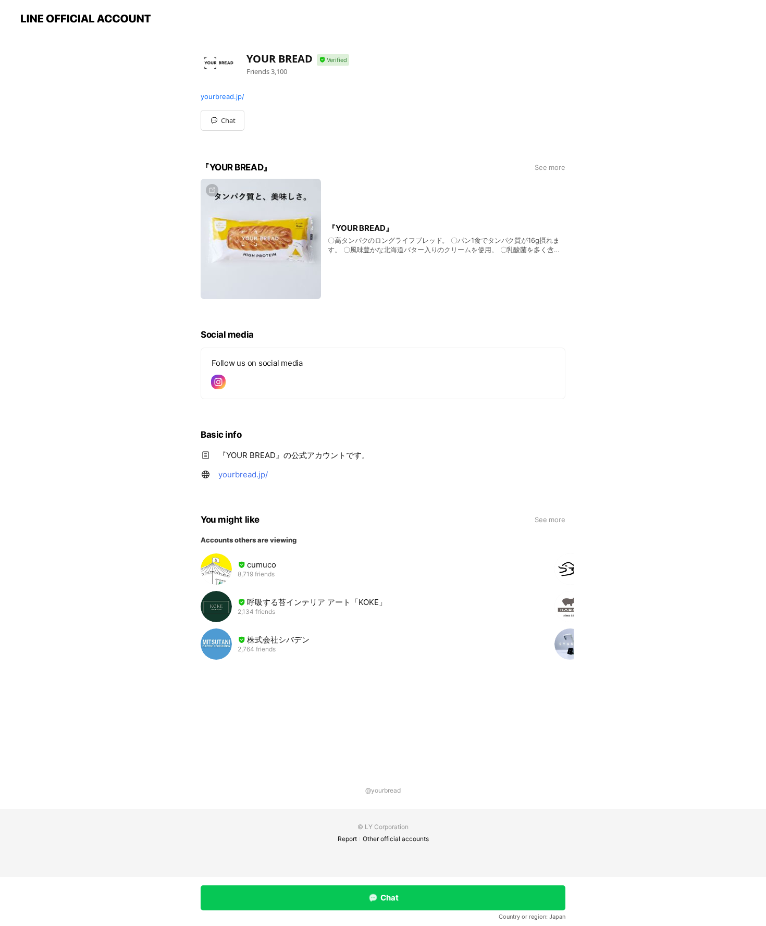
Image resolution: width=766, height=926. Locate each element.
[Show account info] (333, 60)
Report (347, 839)
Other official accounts (396, 839)
